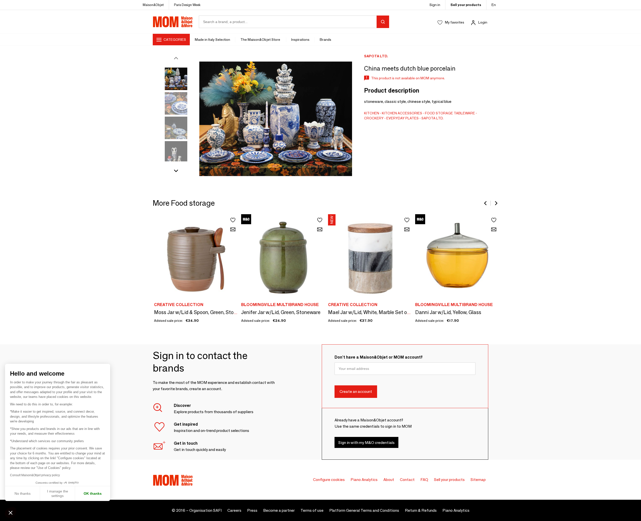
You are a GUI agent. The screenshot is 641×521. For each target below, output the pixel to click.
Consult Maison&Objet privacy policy (35, 475)
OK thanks (93, 493)
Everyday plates (402, 118)
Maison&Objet (153, 5)
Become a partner (279, 510)
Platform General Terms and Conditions (364, 510)
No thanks (23, 493)
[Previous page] (486, 203)
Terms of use (312, 510)
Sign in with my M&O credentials (366, 442)
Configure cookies (329, 479)
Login (482, 22)
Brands (325, 39)
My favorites (454, 22)
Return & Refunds (421, 510)
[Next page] (496, 203)
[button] (11, 512)
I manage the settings (57, 493)
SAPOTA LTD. (432, 118)
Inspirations (300, 39)
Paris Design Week (187, 5)
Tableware (464, 113)
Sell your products (465, 5)
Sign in (434, 5)
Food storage (439, 113)
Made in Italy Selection (212, 39)
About (388, 479)
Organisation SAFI (205, 510)
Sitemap (478, 479)
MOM (173, 22)
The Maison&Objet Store (260, 39)
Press (252, 510)
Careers (234, 510)
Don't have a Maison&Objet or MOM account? (379, 357)
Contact (407, 479)
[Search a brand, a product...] (383, 22)
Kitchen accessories (402, 113)
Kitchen (371, 113)
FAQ (424, 479)
